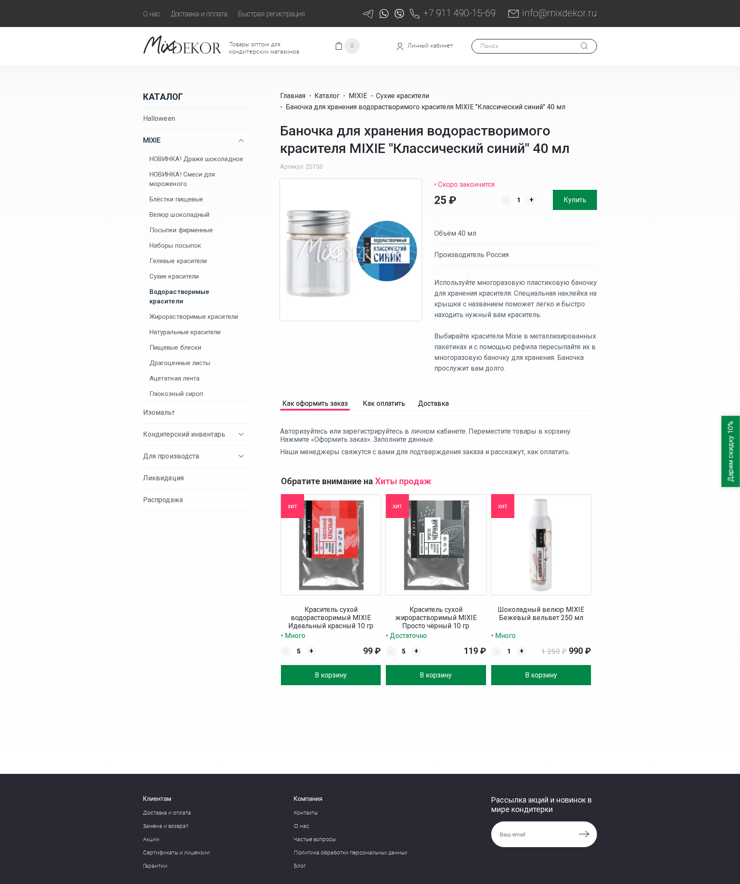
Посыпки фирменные (181, 230)
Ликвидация (163, 478)
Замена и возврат (165, 826)
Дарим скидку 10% (731, 451)
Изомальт (159, 412)
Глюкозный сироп (176, 394)
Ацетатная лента (174, 378)
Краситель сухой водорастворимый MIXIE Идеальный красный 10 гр (330, 617)
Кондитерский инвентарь (184, 434)
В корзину (331, 675)
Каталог (163, 97)
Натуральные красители (185, 332)
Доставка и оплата (199, 14)
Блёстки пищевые (176, 199)
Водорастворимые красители (179, 296)
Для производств (171, 456)
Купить (575, 200)
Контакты (306, 813)
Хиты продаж (403, 481)
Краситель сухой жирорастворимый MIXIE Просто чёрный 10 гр (436, 617)
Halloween (159, 118)
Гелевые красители (178, 261)
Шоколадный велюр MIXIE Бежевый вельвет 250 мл (541, 613)
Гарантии (155, 866)
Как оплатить (384, 404)
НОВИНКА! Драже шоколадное (196, 159)
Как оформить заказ (315, 404)
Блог (300, 866)
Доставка (433, 404)
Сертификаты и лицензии (176, 853)
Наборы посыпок (175, 245)
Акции (151, 839)
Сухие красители (174, 276)
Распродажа (163, 500)
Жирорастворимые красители (193, 317)
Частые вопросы (315, 839)
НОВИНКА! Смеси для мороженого (182, 179)
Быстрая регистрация (271, 14)
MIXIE (152, 140)
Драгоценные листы (179, 363)
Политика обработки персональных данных (350, 853)
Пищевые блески (175, 347)
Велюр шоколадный (179, 215)
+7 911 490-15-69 (459, 13)
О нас (151, 14)
